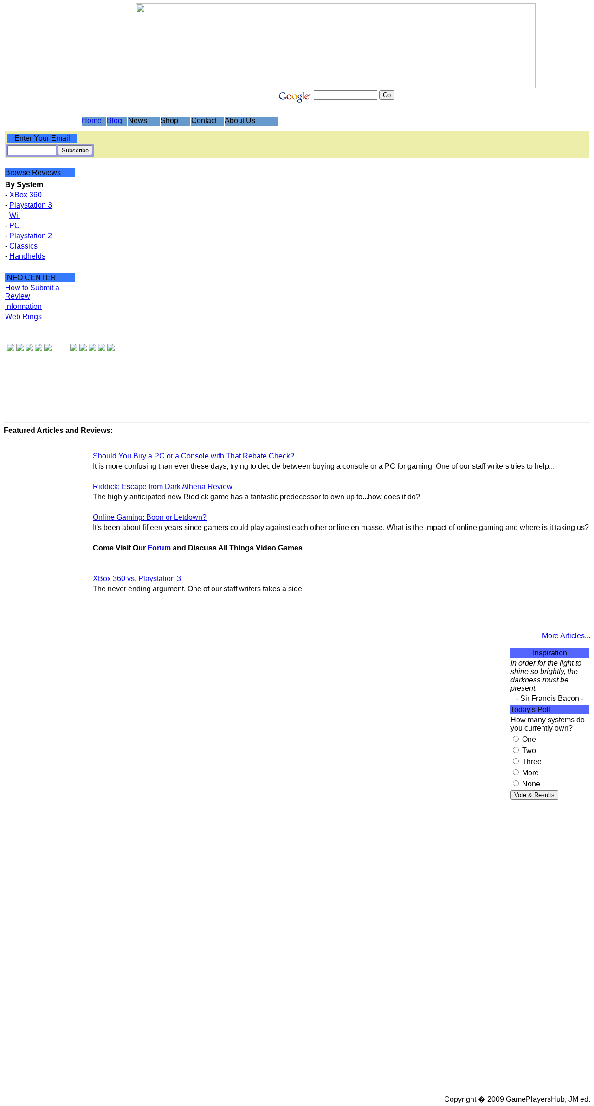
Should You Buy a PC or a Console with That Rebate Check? (193, 456)
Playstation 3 (30, 205)
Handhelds (27, 256)
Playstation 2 (30, 236)
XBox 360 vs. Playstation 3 (137, 578)
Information (23, 306)
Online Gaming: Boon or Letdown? (150, 517)
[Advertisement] (550, 951)
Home (92, 120)
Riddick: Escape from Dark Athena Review (162, 487)
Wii (14, 215)
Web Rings (23, 317)
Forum (159, 548)
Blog (114, 120)
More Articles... (566, 636)
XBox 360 (25, 195)
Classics (23, 246)
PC (14, 225)
